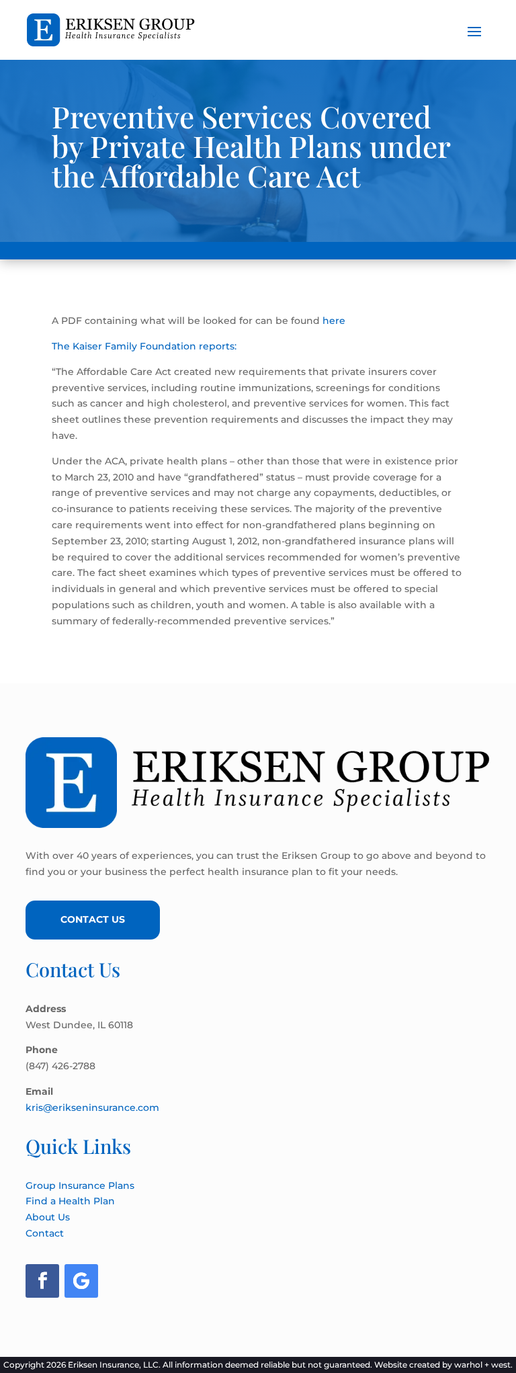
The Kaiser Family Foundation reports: (144, 346)
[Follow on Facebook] (42, 1281)
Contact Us (92, 919)
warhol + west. (483, 1365)
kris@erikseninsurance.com (92, 1107)
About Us (48, 1217)
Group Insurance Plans (80, 1185)
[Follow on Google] (81, 1281)
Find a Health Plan (70, 1201)
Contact (45, 1233)
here (333, 321)
